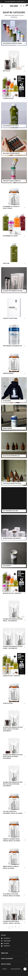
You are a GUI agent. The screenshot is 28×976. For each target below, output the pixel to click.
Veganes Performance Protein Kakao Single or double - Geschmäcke (12, 756)
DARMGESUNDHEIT (8, 373)
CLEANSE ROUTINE (8, 98)
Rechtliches (6, 964)
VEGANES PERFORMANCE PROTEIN (12, 290)
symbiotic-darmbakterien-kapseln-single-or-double (11, 840)
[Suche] (23, 6)
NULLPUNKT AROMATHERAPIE (11, 153)
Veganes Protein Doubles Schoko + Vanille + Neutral (11, 922)
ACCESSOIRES (7, 400)
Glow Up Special (8, 703)
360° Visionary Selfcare (10, 510)
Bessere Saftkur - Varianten (12, 593)
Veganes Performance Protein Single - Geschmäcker (12, 620)
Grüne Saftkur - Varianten (11, 675)
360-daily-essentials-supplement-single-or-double (12, 812)
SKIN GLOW (6, 263)
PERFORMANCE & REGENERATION (12, 345)
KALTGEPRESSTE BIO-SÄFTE (11, 125)
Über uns (4, 953)
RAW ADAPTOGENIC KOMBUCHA (11, 180)
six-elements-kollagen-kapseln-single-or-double (11, 895)
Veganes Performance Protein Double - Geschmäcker (12, 647)
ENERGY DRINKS (7, 428)
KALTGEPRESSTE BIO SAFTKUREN (12, 43)
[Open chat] (24, 969)
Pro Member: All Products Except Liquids (11, 207)
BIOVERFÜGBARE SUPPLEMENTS (12, 538)
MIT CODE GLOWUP (11, 1)
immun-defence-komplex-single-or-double (11, 867)
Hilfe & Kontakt (7, 958)
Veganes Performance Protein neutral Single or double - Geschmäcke (12, 784)
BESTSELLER (6, 70)
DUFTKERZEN (7, 565)
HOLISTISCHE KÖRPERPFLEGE (11, 455)
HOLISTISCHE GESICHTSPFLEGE (12, 483)
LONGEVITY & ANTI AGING (10, 318)
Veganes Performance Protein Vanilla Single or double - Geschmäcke (12, 729)
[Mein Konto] (21, 6)
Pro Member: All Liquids (10, 235)
